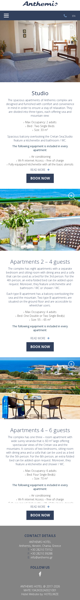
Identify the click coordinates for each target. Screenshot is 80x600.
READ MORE (37, 170)
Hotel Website (30, 594)
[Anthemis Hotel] (40, 5)
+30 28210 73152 (41, 549)
